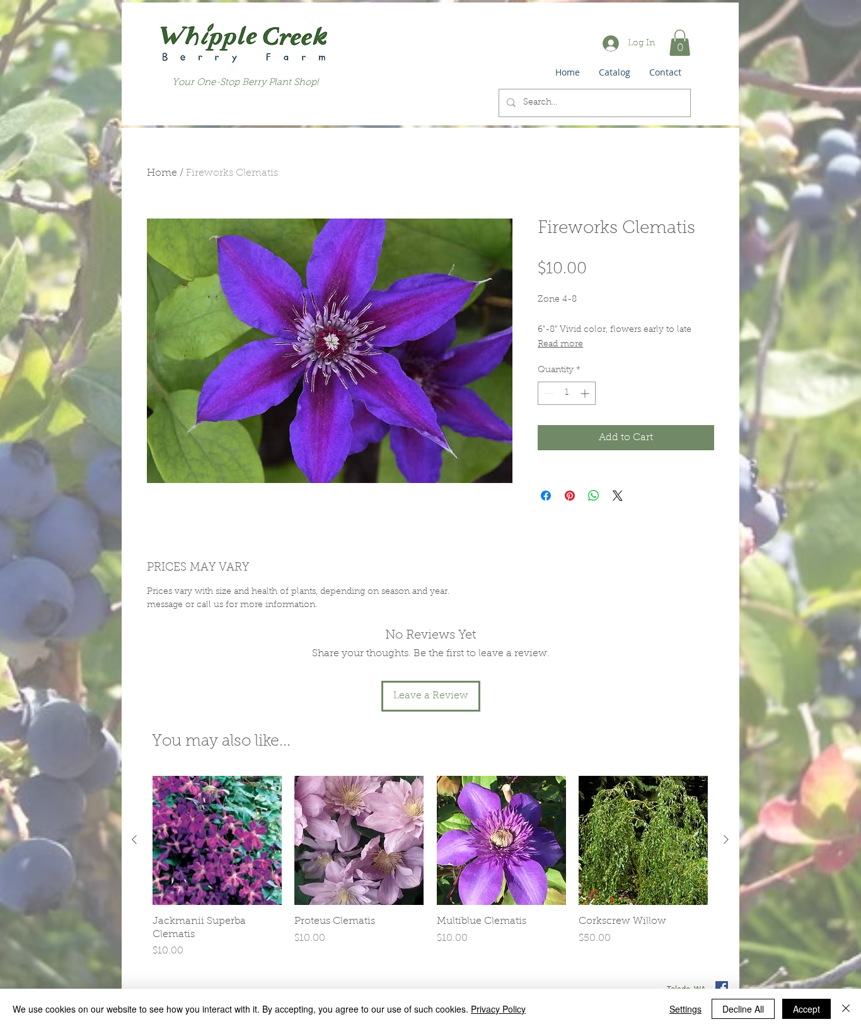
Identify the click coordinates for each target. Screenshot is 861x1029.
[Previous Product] (134, 839)
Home (162, 173)
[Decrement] (547, 393)
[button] (680, 43)
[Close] (845, 1009)
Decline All (743, 1009)
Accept (806, 1009)
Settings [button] (685, 1009)
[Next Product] (726, 839)
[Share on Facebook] (545, 495)
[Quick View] (217, 840)
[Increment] (586, 393)
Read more (560, 344)
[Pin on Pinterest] (569, 495)
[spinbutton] (566, 393)
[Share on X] (617, 495)
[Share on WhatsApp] (593, 495)
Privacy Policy (498, 1009)
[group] (430, 867)
